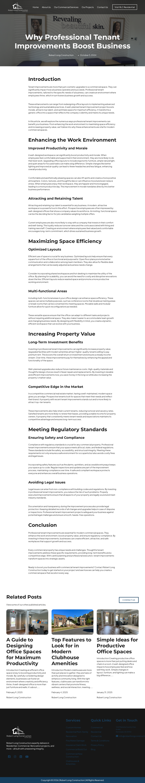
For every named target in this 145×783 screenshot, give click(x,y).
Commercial (97, 727)
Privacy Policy (97, 745)
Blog (93, 749)
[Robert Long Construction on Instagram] (15, 756)
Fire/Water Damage (75, 740)
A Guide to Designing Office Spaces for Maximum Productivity (23, 651)
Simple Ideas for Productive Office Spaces (117, 646)
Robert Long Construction (61, 55)
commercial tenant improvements (77, 567)
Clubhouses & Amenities (72, 762)
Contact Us (102, 7)
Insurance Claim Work (76, 745)
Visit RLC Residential (125, 7)
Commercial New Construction (74, 755)
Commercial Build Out (76, 749)
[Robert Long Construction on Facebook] (9, 756)
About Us (46, 7)
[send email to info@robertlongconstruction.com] (117, 736)
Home (36, 7)
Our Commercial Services (66, 7)
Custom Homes (73, 727)
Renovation (71, 736)
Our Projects (88, 7)
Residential (96, 731)
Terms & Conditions (100, 740)
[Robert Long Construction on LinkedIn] (21, 756)
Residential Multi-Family (77, 731)
